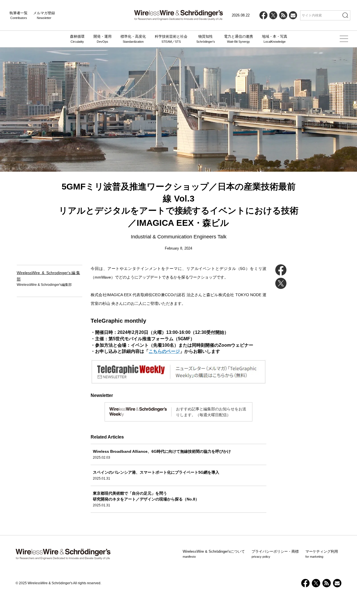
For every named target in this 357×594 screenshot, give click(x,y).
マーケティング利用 (321, 553)
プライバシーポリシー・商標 (275, 553)
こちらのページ (164, 351)
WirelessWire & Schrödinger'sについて (214, 553)
